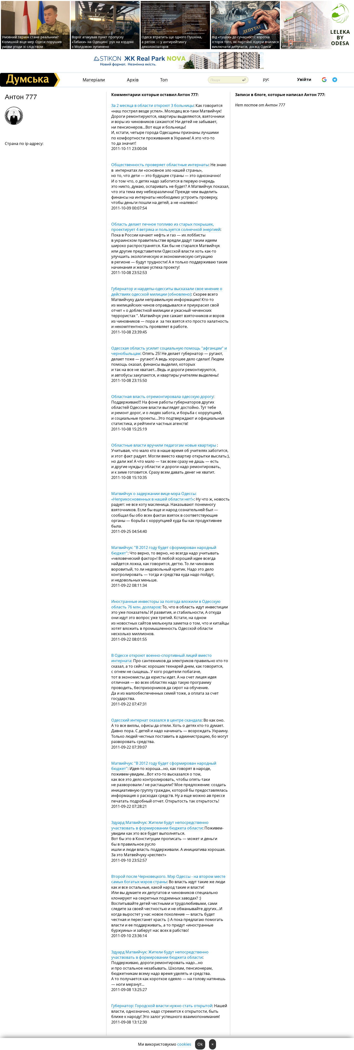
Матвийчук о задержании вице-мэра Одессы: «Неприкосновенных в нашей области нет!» (154, 496)
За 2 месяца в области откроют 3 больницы (152, 105)
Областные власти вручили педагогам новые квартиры (164, 445)
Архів (132, 80)
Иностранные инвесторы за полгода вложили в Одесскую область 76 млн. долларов (165, 604)
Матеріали (94, 80)
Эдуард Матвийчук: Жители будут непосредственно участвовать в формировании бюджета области (160, 825)
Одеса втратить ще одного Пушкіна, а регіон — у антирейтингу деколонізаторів (172, 42)
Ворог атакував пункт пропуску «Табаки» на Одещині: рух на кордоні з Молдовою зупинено (103, 42)
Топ (164, 80)
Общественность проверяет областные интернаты (160, 164)
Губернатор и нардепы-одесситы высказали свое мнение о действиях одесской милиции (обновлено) (166, 291)
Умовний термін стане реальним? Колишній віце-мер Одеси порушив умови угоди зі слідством (32, 42)
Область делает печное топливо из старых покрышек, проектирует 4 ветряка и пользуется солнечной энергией (165, 227)
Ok (200, 1044)
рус (266, 79)
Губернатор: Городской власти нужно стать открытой (161, 1005)
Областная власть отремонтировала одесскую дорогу (162, 396)
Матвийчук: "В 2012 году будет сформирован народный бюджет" (163, 550)
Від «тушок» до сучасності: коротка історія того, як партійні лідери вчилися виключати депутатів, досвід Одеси (245, 42)
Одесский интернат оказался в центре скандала (156, 720)
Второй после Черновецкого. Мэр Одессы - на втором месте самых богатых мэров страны (168, 879)
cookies (184, 1044)
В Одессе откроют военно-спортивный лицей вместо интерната (161, 658)
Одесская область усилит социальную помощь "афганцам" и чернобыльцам (169, 351)
